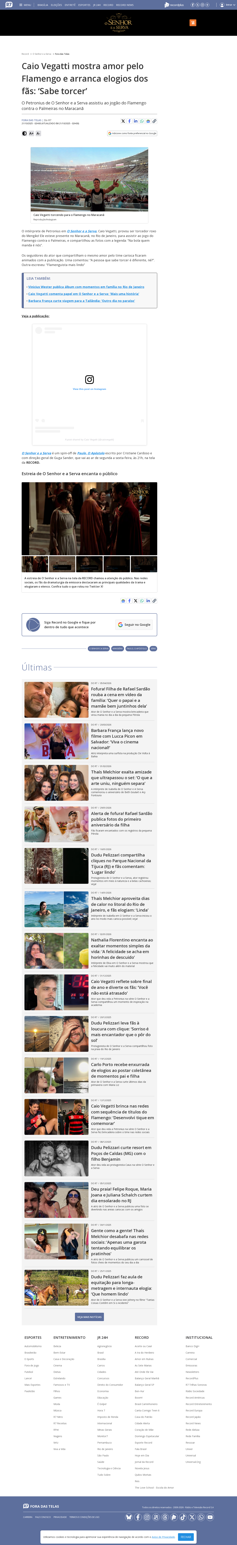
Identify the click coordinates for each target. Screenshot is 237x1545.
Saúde (100, 1462)
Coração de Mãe (144, 1429)
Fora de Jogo (31, 1365)
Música (57, 1410)
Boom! (138, 1397)
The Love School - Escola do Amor (154, 1487)
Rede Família (193, 1436)
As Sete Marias (143, 1365)
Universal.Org (193, 1462)
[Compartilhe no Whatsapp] (142, 121)
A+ (31, 133)
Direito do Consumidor (110, 1384)
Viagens (57, 1436)
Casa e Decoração (63, 1359)
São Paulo (103, 1455)
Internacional (104, 1423)
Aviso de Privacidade (163, 1537)
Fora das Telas (62, 53)
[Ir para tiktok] (183, 1517)
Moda (56, 1404)
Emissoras (191, 1365)
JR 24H (97, 5)
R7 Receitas (60, 1423)
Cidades (101, 1372)
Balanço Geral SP (144, 1384)
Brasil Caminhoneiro (146, 1404)
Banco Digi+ (193, 1346)
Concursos (103, 1378)
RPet (56, 1429)
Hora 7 (101, 1410)
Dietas (57, 1372)
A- (38, 133)
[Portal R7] (9, 4)
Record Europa (194, 1410)
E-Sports (29, 1359)
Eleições (56, 5)
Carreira (190, 1352)
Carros (101, 1365)
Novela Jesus (142, 1468)
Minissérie (118, 648)
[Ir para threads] (165, 1517)
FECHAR (186, 1537)
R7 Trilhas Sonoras (196, 1384)
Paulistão (29, 1391)
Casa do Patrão (143, 1417)
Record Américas (195, 1397)
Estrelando (59, 1378)
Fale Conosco (43, 1517)
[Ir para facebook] (193, 5)
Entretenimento (69, 1337)
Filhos (56, 1391)
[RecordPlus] (174, 4)
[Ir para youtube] (210, 1517)
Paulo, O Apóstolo (137, 648)
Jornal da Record (144, 1462)
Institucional (199, 1337)
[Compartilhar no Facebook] (129, 121)
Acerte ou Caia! (143, 1346)
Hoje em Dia (142, 1455)
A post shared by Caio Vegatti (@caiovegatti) (89, 439)
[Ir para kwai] (156, 1517)
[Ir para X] (198, 5)
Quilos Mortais (143, 1474)
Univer (189, 1449)
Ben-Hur (139, 1391)
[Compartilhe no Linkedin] (136, 121)
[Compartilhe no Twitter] (123, 121)
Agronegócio (104, 1346)
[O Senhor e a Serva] (118, 23)
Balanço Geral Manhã (147, 1378)
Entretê (70, 5)
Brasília (42, 5)
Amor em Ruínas (144, 1359)
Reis (137, 1481)
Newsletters (192, 1372)
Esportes (84, 5)
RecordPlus (192, 1378)
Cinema (57, 1365)
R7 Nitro (58, 1417)
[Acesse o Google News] (148, 121)
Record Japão (193, 1417)
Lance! (28, 1378)
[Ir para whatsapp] (201, 1517)
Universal (191, 1455)
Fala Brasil (140, 1449)
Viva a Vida (59, 1449)
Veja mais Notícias (89, 1317)
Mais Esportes (32, 1384)
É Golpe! (102, 1404)
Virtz (55, 1442)
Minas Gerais (104, 1429)
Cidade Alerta (142, 1423)
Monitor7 (102, 1436)
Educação (102, 1397)
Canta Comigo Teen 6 (147, 1410)
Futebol (28, 1372)
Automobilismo (33, 1346)
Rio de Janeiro (105, 1449)
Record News (125, 5)
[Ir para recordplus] (174, 1517)
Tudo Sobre (104, 1474)
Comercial (191, 1359)
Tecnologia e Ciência (109, 1468)
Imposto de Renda (107, 1417)
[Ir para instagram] (202, 5)
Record (108, 5)
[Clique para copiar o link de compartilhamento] (154, 121)
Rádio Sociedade (195, 1391)
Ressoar (190, 1442)
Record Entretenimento (199, 1404)
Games (57, 1397)
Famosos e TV (61, 1384)
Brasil (100, 1352)
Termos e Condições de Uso (84, 1517)
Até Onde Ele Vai (144, 1372)
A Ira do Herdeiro (144, 1352)
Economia (103, 1391)
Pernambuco (104, 1442)
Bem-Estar (59, 1352)
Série (153, 648)
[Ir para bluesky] (129, 1517)
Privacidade (60, 1517)
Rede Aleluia (192, 1429)
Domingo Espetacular (147, 1436)
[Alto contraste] (24, 133)
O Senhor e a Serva (42, 53)
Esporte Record (143, 1442)
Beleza (57, 1346)
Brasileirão (30, 1352)
